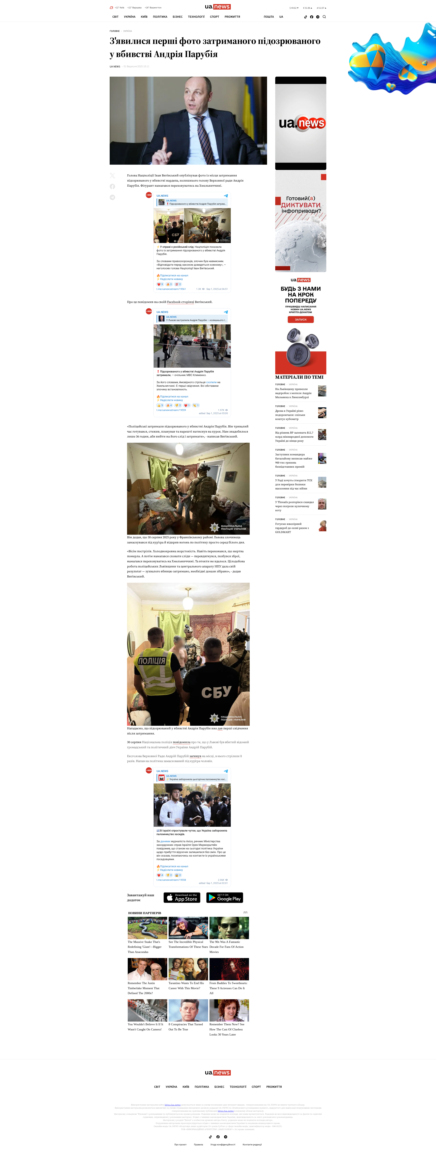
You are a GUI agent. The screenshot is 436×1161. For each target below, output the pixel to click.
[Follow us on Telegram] (318, 17)
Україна (129, 17)
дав (220, 728)
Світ (115, 17)
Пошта (269, 17)
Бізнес (178, 17)
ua (281, 17)
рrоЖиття (232, 17)
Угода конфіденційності (223, 1144)
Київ (144, 17)
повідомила (181, 742)
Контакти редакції (252, 1144)
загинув (195, 756)
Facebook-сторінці (180, 302)
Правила (198, 1144)
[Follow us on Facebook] (311, 17)
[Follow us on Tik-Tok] (305, 17)
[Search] (324, 17)
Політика (160, 17)
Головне (115, 31)
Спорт (214, 17)
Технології (196, 17)
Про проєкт (180, 1144)
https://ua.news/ (173, 1104)
